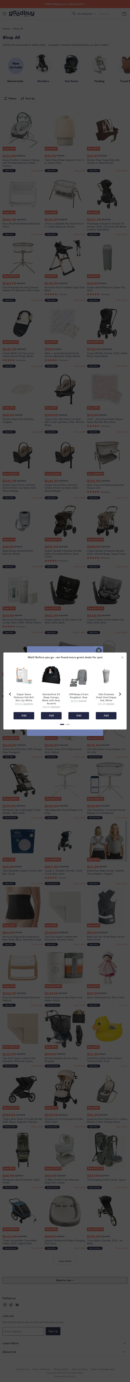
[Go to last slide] (10, 694)
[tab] (62, 724)
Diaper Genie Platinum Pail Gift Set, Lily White (24, 697)
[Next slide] (119, 694)
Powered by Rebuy (65, 732)
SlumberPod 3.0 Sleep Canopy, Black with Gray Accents (51, 699)
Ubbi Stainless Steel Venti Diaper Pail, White (106, 697)
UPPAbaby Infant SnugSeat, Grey (78, 696)
